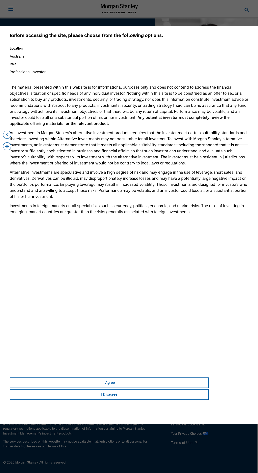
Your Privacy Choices (187, 434)
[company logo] (119, 8)
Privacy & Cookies (185, 424)
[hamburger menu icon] (10, 9)
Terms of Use (181, 443)
